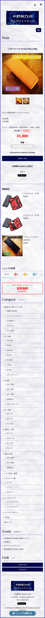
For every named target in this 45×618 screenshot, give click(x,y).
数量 (22, 142)
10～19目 (10, 384)
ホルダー (10, 492)
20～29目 (10, 389)
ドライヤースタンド (11, 512)
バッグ (9, 487)
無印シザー (8, 522)
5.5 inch (10, 350)
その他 (6, 517)
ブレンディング (12, 375)
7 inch (9, 365)
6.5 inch (10, 360)
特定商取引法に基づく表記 (13, 549)
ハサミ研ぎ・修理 (10, 473)
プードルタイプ (12, 502)
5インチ (10, 414)
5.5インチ (10, 438)
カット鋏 (7, 336)
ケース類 (10, 330)
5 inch (9, 345)
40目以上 (10, 399)
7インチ (10, 424)
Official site (22, 565)
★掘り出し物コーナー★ (13, 307)
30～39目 (10, 394)
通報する (22, 171)
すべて (7, 274)
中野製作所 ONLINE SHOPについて (17, 538)
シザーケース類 (9, 478)
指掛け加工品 (12, 311)
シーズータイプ (12, 507)
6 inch (9, 355)
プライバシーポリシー (12, 545)
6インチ (10, 419)
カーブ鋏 (7, 410)
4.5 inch (10, 340)
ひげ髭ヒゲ (11, 321)
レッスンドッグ (9, 498)
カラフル (10, 326)
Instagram (22, 569)
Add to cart (22, 158)
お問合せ (7, 542)
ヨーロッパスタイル (14, 316)
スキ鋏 (6, 380)
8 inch (9, 370)
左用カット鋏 (9, 429)
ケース (9, 482)
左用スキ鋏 (8, 454)
